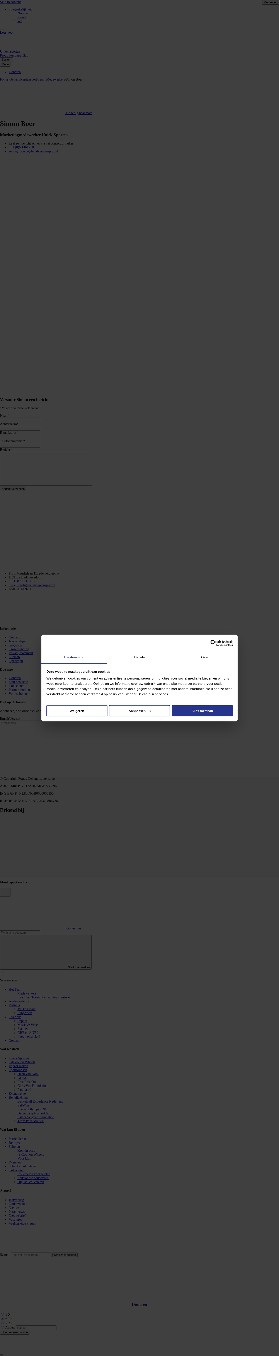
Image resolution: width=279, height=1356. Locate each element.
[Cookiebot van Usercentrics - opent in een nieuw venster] (214, 643)
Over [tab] (205, 657)
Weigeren (77, 710)
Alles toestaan (202, 710)
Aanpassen (137, 710)
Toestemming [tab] (74, 657)
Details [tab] (139, 657)
